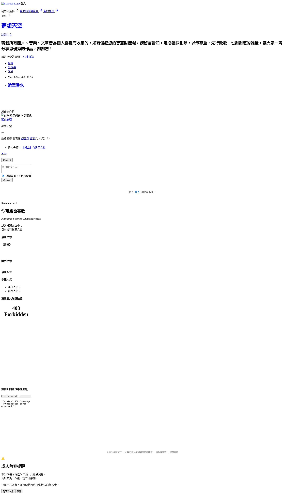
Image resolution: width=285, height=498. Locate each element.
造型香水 (16, 85)
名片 (10, 71)
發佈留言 (7, 180)
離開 (19, 491)
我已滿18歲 (8, 491)
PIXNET (118, 452)
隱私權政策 (161, 452)
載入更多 (7, 160)
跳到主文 (6, 34)
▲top (4, 153)
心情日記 (28, 56)
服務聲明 (174, 452)
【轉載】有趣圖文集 (34, 147)
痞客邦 (25, 138)
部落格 (12, 67)
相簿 (10, 63)
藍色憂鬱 (6, 119)
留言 (32, 138)
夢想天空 (11, 26)
